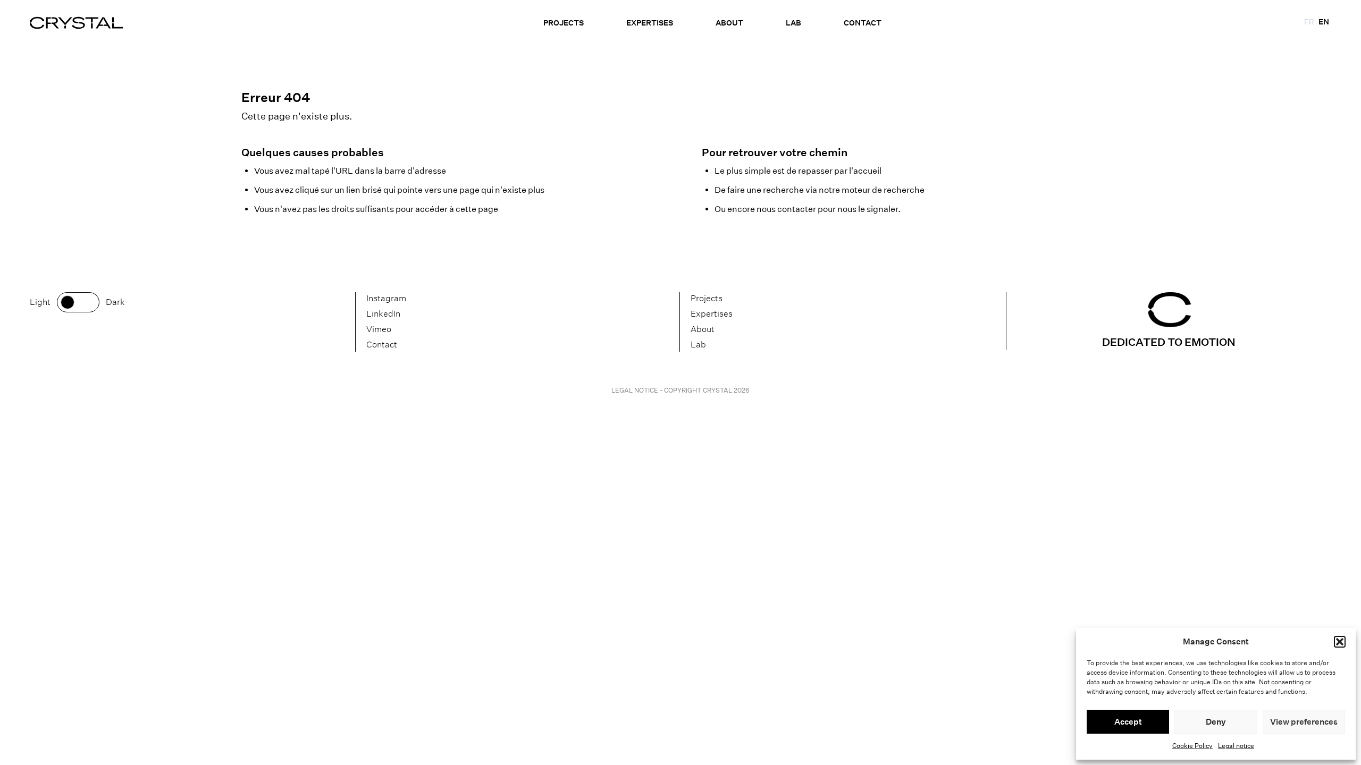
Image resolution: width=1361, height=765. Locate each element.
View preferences (1304, 722)
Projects (563, 23)
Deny (1216, 722)
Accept (1128, 722)
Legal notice (1236, 745)
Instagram (386, 298)
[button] (1339, 641)
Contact (862, 23)
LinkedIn (383, 314)
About (729, 23)
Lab (793, 23)
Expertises (649, 23)
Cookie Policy (1192, 745)
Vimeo (378, 329)
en (1323, 22)
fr (1309, 22)
